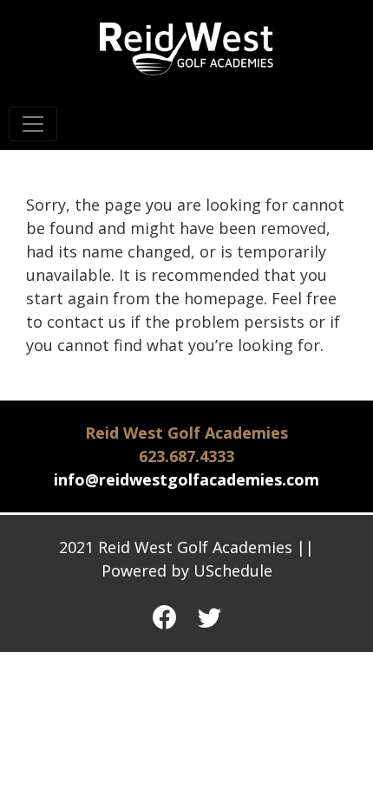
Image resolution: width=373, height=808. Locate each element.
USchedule (232, 570)
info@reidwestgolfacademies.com (186, 479)
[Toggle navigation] (33, 124)
